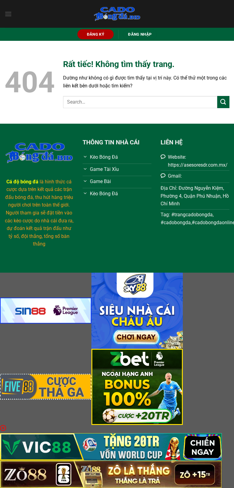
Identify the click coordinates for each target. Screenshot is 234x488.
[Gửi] (223, 102)
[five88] (45, 386)
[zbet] (137, 386)
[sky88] (137, 310)
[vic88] (111, 447)
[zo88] (111, 474)
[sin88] (45, 310)
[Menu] (8, 13)
